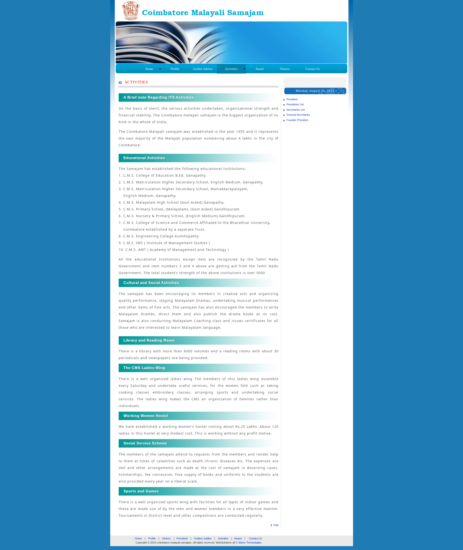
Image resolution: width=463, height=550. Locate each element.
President (292, 99)
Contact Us (255, 538)
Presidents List (295, 104)
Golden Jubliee (202, 538)
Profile (152, 538)
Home (138, 538)
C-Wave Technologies (249, 542)
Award (238, 538)
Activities (223, 538)
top (276, 525)
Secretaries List (295, 109)
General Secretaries (298, 114)
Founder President (297, 120)
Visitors (166, 538)
